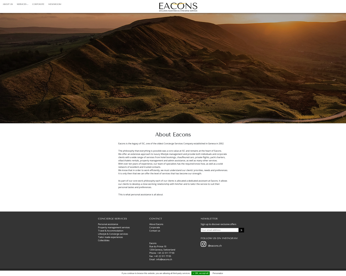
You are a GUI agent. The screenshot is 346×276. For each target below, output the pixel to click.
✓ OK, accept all (200, 273)
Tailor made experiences (110, 237)
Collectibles (103, 240)
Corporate (38, 4)
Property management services (114, 227)
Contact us (154, 230)
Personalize (218, 273)
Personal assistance (108, 224)
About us (8, 4)
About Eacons (156, 224)
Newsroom (54, 4)
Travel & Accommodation (110, 230)
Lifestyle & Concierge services (113, 233)
